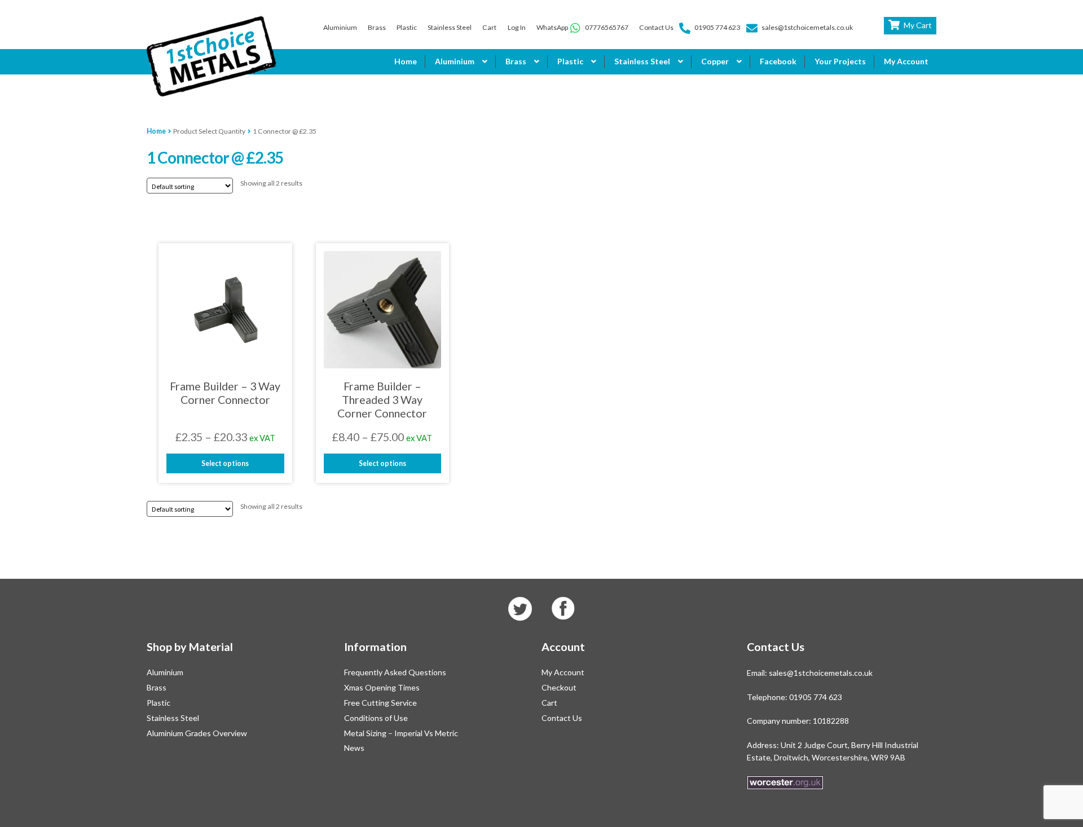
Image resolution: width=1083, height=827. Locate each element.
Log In (517, 27)
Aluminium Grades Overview (197, 733)
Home (405, 61)
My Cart (918, 25)
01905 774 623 (717, 27)
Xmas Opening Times (382, 687)
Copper (715, 61)
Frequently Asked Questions (395, 672)
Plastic (407, 27)
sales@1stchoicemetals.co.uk (807, 27)
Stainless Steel (450, 27)
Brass (377, 27)
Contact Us (656, 27)
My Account (906, 61)
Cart (489, 27)
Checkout (559, 687)
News (354, 748)
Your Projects (840, 61)
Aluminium (340, 27)
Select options (225, 463)
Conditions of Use (376, 718)
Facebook (778, 61)
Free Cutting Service (380, 702)
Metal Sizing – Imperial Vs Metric (401, 733)
